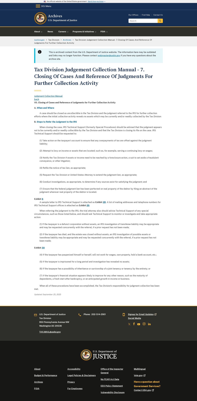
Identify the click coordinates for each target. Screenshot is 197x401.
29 (88, 205)
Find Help (146, 15)
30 (43, 248)
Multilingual (140, 369)
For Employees (74, 388)
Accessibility (73, 369)
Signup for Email (141, 314)
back (36, 99)
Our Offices (133, 15)
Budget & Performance (45, 375)
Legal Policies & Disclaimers (81, 375)
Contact (142, 390)
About (37, 369)
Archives (38, 382)
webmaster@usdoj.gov (109, 55)
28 (104, 202)
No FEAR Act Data (110, 379)
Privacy (71, 382)
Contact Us (158, 15)
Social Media (134, 318)
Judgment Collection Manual (48, 96)
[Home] (56, 23)
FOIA (36, 388)
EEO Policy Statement (112, 386)
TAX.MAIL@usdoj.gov (50, 332)
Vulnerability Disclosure (112, 392)
